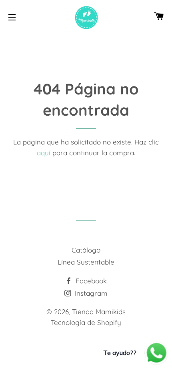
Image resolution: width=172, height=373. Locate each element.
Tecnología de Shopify (86, 322)
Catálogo (86, 250)
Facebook (90, 281)
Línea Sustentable (86, 262)
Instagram (90, 293)
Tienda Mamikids (99, 311)
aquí (43, 152)
